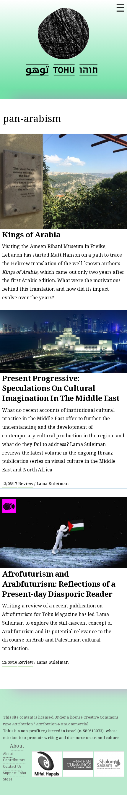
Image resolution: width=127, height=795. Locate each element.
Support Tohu (14, 773)
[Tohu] (63, 55)
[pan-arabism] (64, 70)
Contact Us (12, 767)
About (17, 747)
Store (7, 780)
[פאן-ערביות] (88, 70)
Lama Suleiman (53, 484)
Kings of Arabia (31, 235)
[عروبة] (37, 70)
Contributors (14, 760)
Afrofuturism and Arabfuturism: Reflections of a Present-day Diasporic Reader (58, 585)
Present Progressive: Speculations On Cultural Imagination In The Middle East (61, 389)
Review (25, 484)
